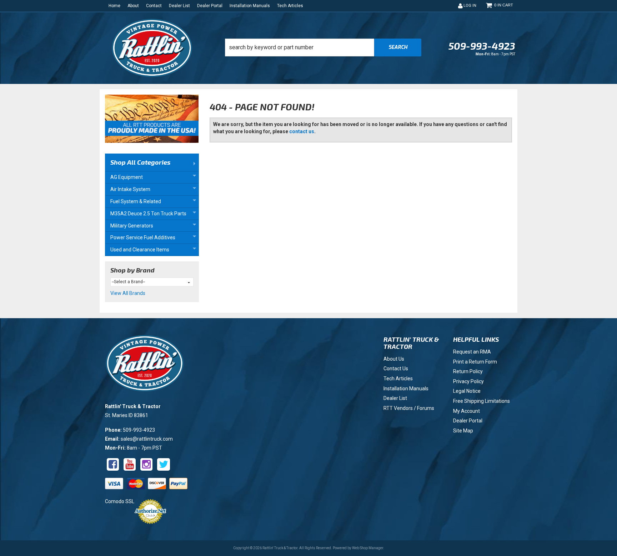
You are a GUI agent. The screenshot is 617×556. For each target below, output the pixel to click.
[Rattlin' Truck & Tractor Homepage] (152, 48)
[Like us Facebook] (113, 464)
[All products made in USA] (152, 121)
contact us (301, 131)
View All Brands (127, 293)
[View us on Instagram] (146, 464)
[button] (323, 47)
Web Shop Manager (367, 548)
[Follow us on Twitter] (163, 464)
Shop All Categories (140, 162)
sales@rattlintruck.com (147, 439)
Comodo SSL (119, 501)
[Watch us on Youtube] (129, 464)
